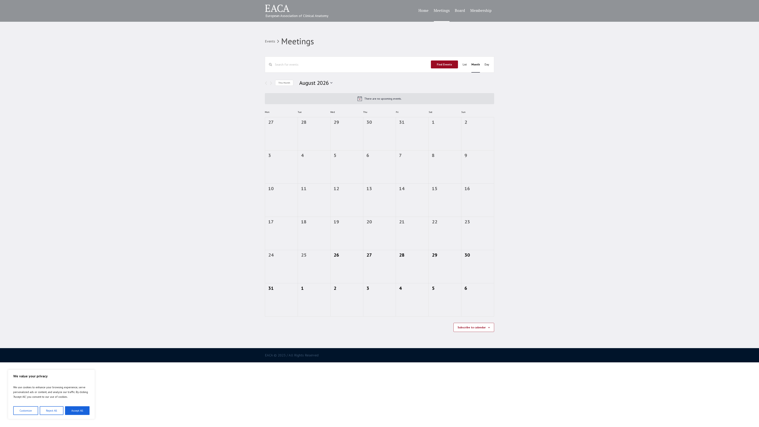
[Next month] (271, 83)
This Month (284, 82)
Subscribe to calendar (472, 327)
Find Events (444, 64)
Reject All (51, 410)
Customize (26, 410)
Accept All (77, 410)
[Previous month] (266, 83)
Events (270, 41)
